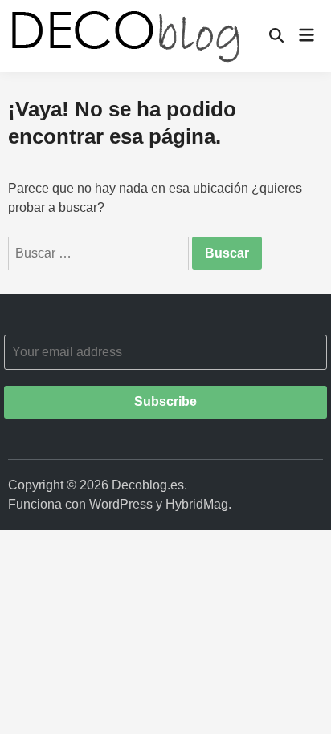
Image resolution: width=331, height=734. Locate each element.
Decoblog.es (148, 485)
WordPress (121, 504)
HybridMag (197, 504)
